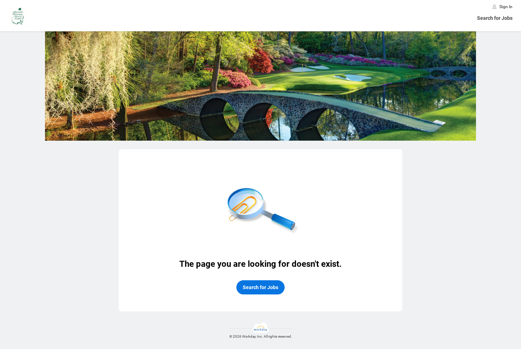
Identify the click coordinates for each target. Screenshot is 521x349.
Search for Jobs (494, 18)
